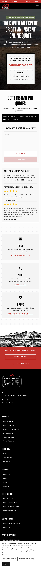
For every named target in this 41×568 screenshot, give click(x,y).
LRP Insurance (8, 433)
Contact (6, 486)
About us (6, 474)
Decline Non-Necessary (26, 559)
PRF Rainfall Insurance (11, 507)
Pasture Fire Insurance (11, 429)
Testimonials (7, 458)
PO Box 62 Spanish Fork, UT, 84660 (20, 314)
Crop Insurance (8, 437)
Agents (5, 478)
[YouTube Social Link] (21, 408)
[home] (5, 6)
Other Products (8, 441)
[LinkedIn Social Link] (16, 408)
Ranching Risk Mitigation (11, 540)
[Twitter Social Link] (12, 408)
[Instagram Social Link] (8, 408)
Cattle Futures (8, 527)
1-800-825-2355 (20, 285)
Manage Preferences (9, 559)
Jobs (5, 482)
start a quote (20, 357)
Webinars (6, 461)
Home (5, 454)
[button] (37, 6)
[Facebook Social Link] (3, 408)
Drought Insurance (9, 511)
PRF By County (8, 425)
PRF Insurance (8, 421)
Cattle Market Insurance (11, 523)
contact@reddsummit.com (20, 255)
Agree (6, 564)
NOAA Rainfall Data (10, 503)
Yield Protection (8, 499)
